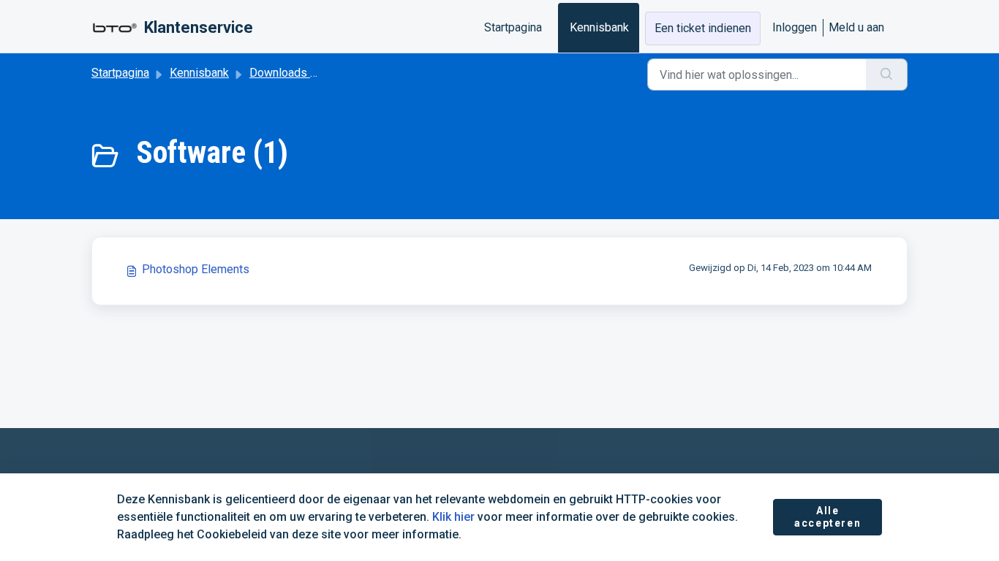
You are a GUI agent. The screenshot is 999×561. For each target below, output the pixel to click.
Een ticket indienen (703, 28)
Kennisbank (599, 27)
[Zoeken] (887, 74)
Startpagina (513, 27)
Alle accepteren (827, 517)
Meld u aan (856, 27)
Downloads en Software (310, 73)
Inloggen (794, 27)
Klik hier (453, 517)
